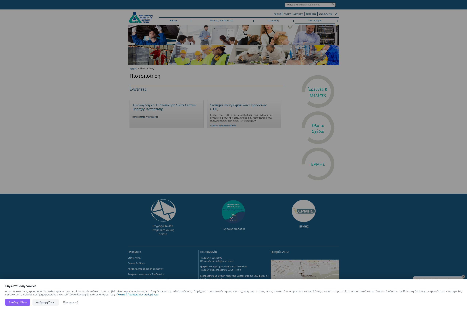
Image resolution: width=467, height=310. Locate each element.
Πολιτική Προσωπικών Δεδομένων (137, 294)
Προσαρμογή (70, 302)
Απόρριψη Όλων (45, 302)
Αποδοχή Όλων (18, 302)
